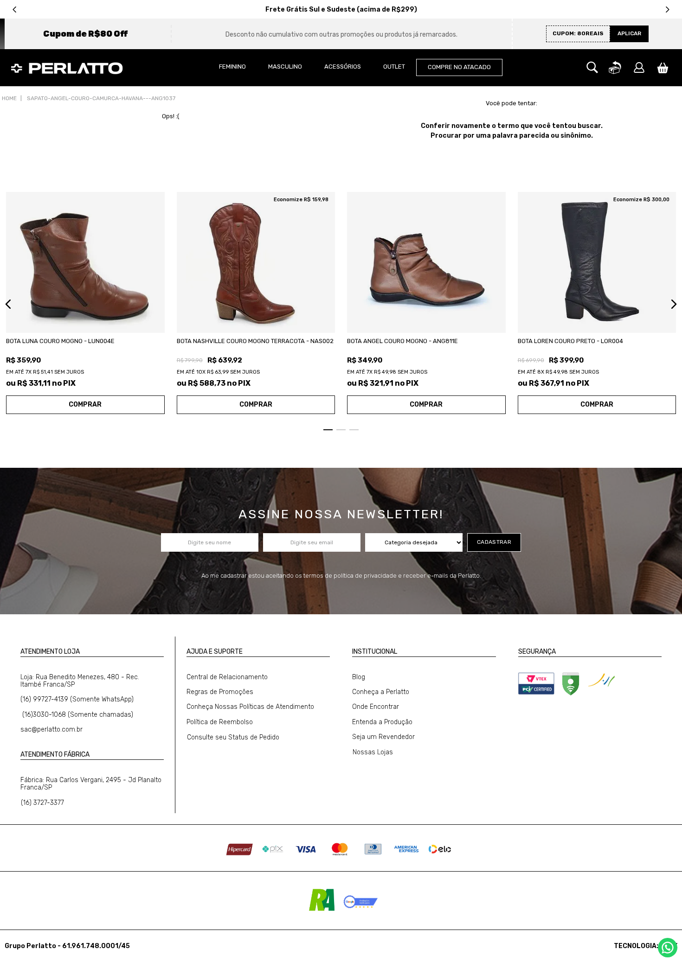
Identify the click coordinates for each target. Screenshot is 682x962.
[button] (592, 68)
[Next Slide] (667, 9)
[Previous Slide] (14, 9)
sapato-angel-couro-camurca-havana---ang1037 (101, 98)
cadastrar (494, 542)
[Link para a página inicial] (9, 99)
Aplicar (629, 33)
